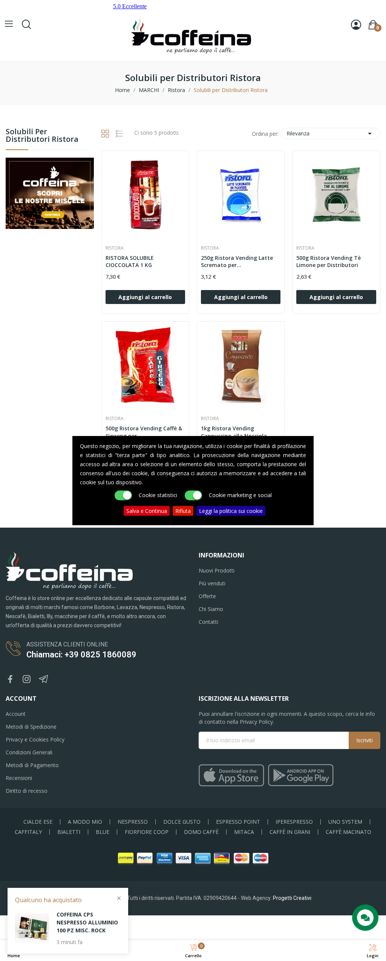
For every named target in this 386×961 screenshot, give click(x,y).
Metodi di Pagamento (32, 765)
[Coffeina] (50, 192)
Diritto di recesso (26, 790)
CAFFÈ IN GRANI (290, 832)
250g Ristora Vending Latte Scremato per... (237, 261)
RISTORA (115, 248)
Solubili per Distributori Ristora (42, 136)
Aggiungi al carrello (145, 297)
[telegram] (43, 679)
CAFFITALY (28, 832)
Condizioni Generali (29, 752)
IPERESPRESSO (294, 821)
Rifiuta (183, 510)
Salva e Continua (146, 510)
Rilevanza (330, 133)
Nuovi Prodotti (216, 570)
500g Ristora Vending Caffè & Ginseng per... (144, 432)
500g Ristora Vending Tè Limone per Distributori (328, 261)
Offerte (207, 596)
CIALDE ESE (37, 821)
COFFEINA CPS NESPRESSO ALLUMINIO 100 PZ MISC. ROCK (87, 922)
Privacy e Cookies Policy (35, 739)
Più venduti (212, 583)
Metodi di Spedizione (31, 726)
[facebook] (10, 679)
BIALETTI (68, 832)
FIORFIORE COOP (146, 832)
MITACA (244, 832)
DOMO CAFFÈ (201, 832)
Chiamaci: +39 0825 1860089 (81, 654)
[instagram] (26, 679)
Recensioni (19, 777)
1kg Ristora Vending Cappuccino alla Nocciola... (236, 432)
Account (16, 713)
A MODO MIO (85, 821)
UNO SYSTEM (345, 821)
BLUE (102, 832)
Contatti (208, 621)
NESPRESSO (133, 821)
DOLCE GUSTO (182, 821)
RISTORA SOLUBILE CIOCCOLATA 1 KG (130, 261)
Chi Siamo (211, 609)
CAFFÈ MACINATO (348, 832)
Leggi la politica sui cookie (231, 510)
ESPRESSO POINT (238, 821)
